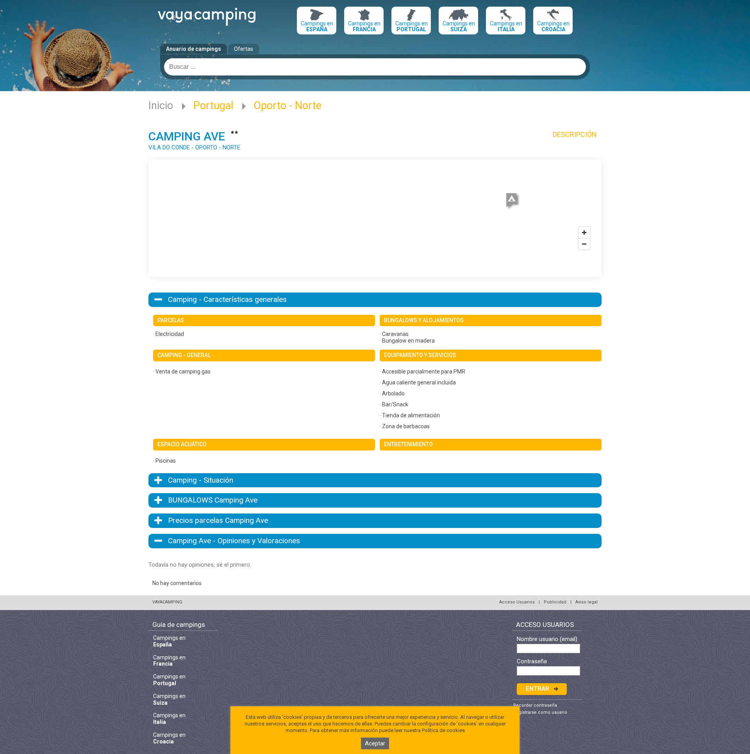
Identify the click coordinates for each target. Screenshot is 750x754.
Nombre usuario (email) (547, 639)
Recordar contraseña (535, 705)
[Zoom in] (584, 232)
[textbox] (375, 66)
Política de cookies (443, 730)
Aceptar (375, 743)
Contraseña (532, 661)
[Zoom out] (584, 244)
